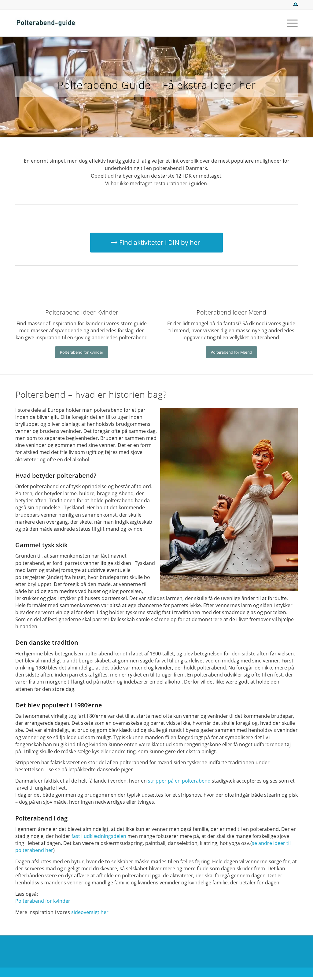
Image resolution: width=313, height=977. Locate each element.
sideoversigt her (90, 912)
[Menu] (290, 22)
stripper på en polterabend (179, 780)
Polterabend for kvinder (42, 901)
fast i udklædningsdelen (99, 836)
